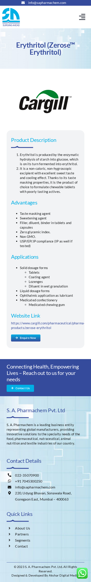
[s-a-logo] (11, 9)
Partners (22, 534)
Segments (22, 540)
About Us (22, 528)
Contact (21, 546)
